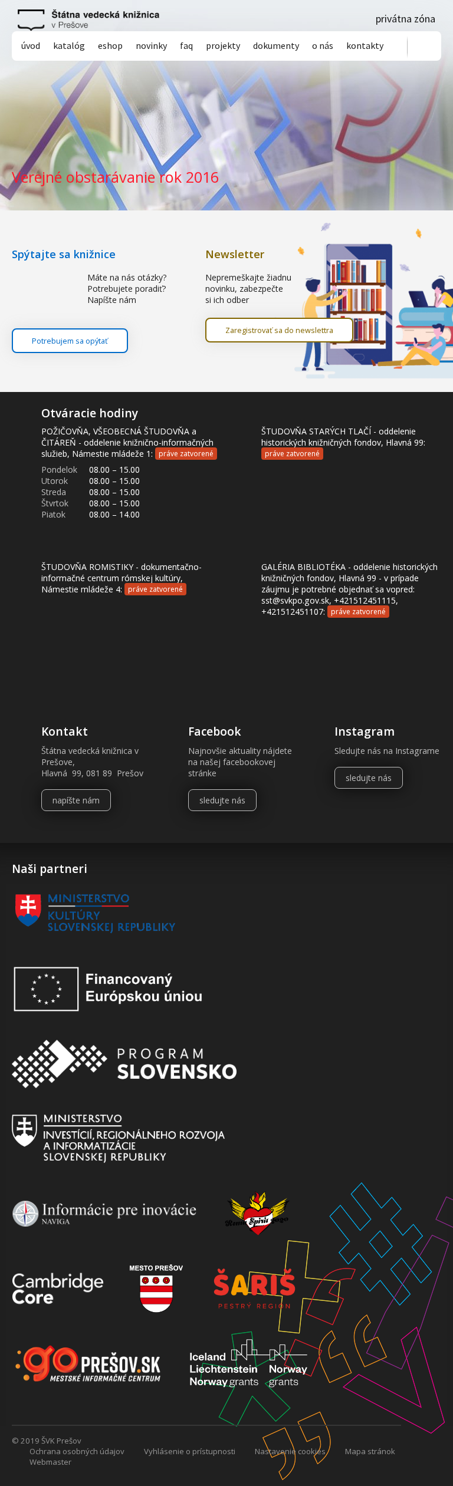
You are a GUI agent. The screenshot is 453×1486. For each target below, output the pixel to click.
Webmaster (50, 1462)
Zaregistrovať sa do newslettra (279, 330)
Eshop (110, 45)
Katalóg (69, 45)
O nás (322, 45)
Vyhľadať (424, 46)
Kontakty (364, 45)
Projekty (223, 45)
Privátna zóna (405, 18)
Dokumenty (276, 45)
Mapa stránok (370, 1451)
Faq (186, 45)
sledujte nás (222, 800)
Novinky (151, 45)
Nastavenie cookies (290, 1451)
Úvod (30, 45)
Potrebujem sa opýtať (70, 340)
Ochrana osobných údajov (76, 1451)
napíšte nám (76, 800)
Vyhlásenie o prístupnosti (189, 1451)
